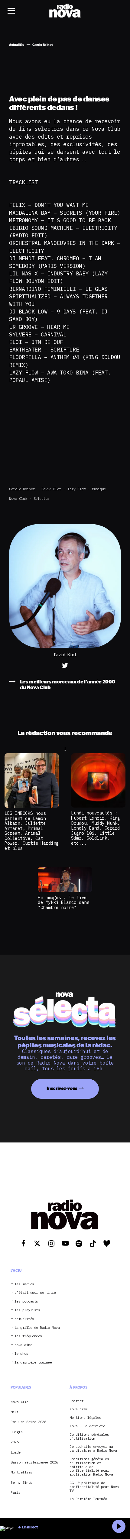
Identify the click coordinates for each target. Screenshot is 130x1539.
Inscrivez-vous (62, 1088)
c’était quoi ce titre (35, 1293)
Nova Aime (19, 1401)
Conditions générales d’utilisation (89, 1437)
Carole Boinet (22, 489)
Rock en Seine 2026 (28, 1421)
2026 (14, 1442)
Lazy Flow (77, 489)
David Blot (51, 489)
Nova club (18, 498)
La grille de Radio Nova (37, 1328)
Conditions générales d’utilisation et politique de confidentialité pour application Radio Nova (91, 1466)
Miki (14, 1411)
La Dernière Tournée (88, 1499)
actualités (24, 1319)
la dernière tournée (33, 1362)
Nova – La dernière (87, 1426)
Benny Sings (21, 1482)
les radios (24, 1284)
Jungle (16, 1432)
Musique (99, 489)
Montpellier (21, 1472)
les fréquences (28, 1336)
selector (41, 498)
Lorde (16, 1452)
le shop (21, 1354)
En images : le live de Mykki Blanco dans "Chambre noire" (63, 902)
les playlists (27, 1310)
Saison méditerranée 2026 (34, 1462)
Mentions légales (85, 1418)
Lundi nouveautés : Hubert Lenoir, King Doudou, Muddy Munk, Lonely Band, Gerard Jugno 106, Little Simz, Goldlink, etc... (95, 828)
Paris (16, 1492)
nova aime (23, 1345)
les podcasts (26, 1301)
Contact (76, 1401)
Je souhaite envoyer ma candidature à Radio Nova (93, 1449)
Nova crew (78, 1409)
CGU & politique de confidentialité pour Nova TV (94, 1486)
